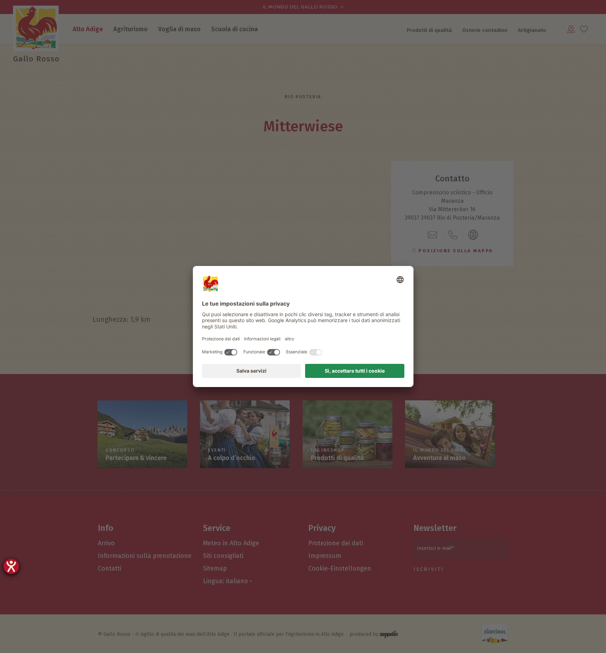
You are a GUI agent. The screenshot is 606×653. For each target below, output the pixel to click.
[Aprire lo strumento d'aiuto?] (11, 566)
